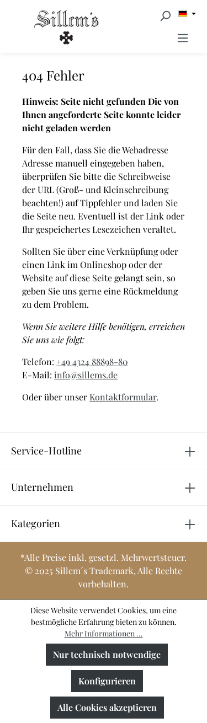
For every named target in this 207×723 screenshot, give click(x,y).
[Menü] (182, 37)
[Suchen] (165, 15)
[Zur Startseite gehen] (34, 26)
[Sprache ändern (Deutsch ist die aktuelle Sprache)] (187, 13)
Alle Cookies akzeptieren (107, 707)
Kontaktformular (122, 397)
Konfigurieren (107, 681)
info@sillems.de (86, 375)
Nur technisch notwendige (107, 654)
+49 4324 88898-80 (92, 361)
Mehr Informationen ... (104, 633)
